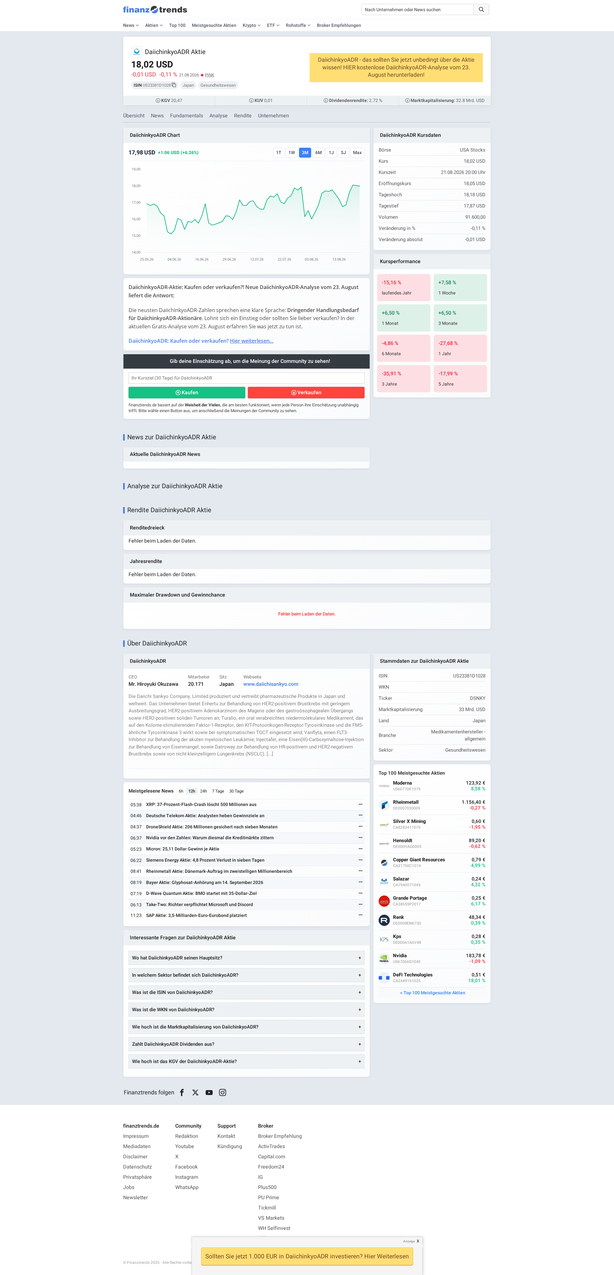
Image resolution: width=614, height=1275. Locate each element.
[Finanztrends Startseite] (155, 13)
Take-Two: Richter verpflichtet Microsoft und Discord (199, 904)
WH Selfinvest (274, 1228)
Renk (398, 917)
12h (191, 791)
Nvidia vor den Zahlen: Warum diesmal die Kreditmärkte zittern (210, 837)
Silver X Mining (409, 821)
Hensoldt (402, 840)
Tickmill (267, 1208)
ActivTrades (271, 1146)
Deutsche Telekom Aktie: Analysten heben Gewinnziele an (205, 815)
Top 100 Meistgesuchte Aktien (434, 992)
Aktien (151, 25)
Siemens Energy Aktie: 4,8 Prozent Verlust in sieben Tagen (205, 860)
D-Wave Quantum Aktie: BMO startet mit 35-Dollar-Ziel (201, 893)
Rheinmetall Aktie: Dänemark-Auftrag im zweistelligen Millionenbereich (219, 871)
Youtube (184, 1146)
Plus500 (267, 1187)
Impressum (136, 1136)
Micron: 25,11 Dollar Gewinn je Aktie (182, 849)
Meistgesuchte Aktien (214, 25)
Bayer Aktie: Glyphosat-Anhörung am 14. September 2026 (204, 882)
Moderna (402, 783)
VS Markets (271, 1218)
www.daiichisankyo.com (270, 684)
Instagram (186, 1177)
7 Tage (218, 791)
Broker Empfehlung (280, 1136)
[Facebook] (181, 1093)
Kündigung (229, 1146)
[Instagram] (222, 1093)
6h (181, 791)
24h (203, 791)
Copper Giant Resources (419, 859)
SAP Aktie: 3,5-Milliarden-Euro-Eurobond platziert (196, 915)
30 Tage (236, 791)
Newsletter (135, 1197)
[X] (195, 1093)
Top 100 (177, 25)
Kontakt (226, 1136)
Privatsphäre (137, 1177)
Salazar (401, 879)
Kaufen (190, 392)
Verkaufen (309, 392)
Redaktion (186, 1136)
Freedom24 (271, 1167)
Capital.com (271, 1157)
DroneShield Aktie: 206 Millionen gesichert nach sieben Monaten (212, 827)
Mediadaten (137, 1146)
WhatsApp (187, 1187)
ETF (271, 25)
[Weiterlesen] (361, 805)
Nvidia (400, 955)
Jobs (128, 1187)
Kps (397, 936)
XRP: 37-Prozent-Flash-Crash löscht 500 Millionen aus (201, 804)
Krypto (249, 25)
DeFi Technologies (413, 975)
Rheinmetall (406, 802)
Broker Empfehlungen (339, 25)
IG (260, 1177)
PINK (209, 75)
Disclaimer (135, 1157)
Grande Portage (410, 898)
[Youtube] (209, 1093)
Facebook (186, 1167)
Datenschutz (137, 1167)
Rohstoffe (296, 25)
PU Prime (268, 1197)
